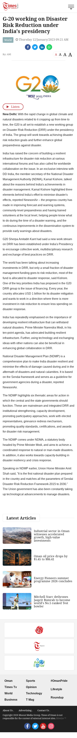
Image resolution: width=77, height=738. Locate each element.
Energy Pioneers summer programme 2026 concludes (53, 579)
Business (10, 699)
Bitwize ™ (61, 718)
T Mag (30, 699)
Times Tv (10, 687)
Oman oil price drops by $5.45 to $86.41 (51, 557)
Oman (8, 680)
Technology (34, 693)
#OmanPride (59, 680)
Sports (30, 680)
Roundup (57, 697)
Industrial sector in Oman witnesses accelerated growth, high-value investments (51, 535)
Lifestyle (56, 689)
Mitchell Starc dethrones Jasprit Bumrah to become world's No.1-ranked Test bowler (52, 601)
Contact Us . (43, 710)
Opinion (31, 687)
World (8, 40)
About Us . (8, 710)
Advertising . (26, 710)
